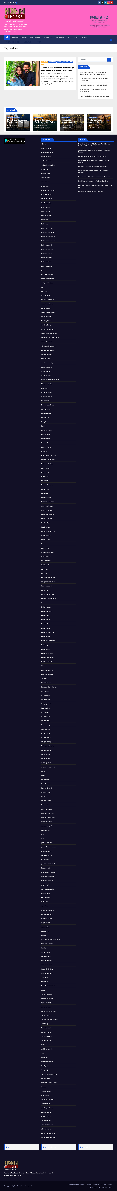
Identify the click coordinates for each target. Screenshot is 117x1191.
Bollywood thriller (46, 262)
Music (76, 37)
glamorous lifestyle (47, 506)
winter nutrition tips (47, 1125)
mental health (45, 754)
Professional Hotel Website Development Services (94, 177)
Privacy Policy (13, 1147)
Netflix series (45, 805)
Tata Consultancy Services (49, 1019)
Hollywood (34, 37)
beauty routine (45, 207)
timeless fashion (46, 1032)
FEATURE (59, 61)
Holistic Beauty (46, 560)
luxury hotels (45, 712)
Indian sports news (47, 653)
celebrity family (46, 316)
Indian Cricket (45, 615)
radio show (44, 901)
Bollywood (48, 37)
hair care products (47, 510)
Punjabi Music (45, 893)
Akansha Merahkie (59, 73)
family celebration (46, 413)
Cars (42, 287)
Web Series (45, 1095)
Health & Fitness (46, 518)
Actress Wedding (46, 148)
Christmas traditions (47, 350)
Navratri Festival (46, 800)
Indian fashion (45, 624)
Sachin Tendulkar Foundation (50, 939)
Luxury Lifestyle (46, 725)
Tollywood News (46, 1036)
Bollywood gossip (46, 253)
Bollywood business (47, 232)
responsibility (45, 922)
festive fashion (45, 468)
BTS (42, 270)
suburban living (46, 1007)
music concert (45, 779)
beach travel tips (46, 203)
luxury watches (46, 737)
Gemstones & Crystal (47, 502)
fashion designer (46, 430)
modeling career (46, 763)
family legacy (45, 422)
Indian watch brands (47, 657)
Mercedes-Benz (46, 758)
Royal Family (45, 931)
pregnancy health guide (48, 872)
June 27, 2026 (94, 125)
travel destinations (47, 1061)
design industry (46, 375)
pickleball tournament (48, 864)
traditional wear (46, 1045)
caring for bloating (47, 283)
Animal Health (45, 173)
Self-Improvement (46, 960)
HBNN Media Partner (19, 37)
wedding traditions (47, 1108)
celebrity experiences (48, 312)
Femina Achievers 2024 (48, 455)
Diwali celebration (47, 384)
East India (44, 388)
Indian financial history (48, 632)
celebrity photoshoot (47, 329)
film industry (45, 481)
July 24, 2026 (13, 125)
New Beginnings (46, 809)
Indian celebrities (46, 611)
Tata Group (44, 1024)
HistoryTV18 (45, 548)
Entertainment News (47, 405)
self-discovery (45, 952)
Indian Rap (44, 645)
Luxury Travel (45, 733)
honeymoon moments (48, 582)
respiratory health (46, 918)
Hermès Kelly (45, 539)
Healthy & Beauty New (48, 531)
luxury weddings (46, 741)
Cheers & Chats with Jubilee (50, 337)
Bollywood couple (46, 245)
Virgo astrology (46, 1091)
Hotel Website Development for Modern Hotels (94, 96)
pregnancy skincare (47, 880)
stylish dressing (46, 1002)
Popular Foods (46, 868)
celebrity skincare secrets (49, 333)
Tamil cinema (45, 1015)
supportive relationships (48, 1011)
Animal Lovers (45, 177)
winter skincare (46, 1129)
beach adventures (46, 198)
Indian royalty (45, 649)
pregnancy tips (45, 885)
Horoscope (44, 590)
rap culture (44, 906)
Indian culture (45, 619)
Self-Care (44, 948)
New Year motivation (47, 813)
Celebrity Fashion (46, 321)
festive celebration (47, 464)
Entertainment (52, 61)
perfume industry (46, 843)
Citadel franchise (46, 354)
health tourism (45, 527)
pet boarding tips (46, 855)
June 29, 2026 (40, 125)
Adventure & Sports (47, 152)
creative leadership (47, 363)
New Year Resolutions (48, 817)
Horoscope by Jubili (47, 594)
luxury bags (44, 691)
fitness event (45, 489)
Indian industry (45, 636)
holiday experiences (47, 552)
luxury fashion (45, 708)
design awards (45, 371)
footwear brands (46, 497)
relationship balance (47, 910)
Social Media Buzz (47, 969)
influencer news (46, 666)
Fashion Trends (46, 447)
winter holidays (46, 1120)
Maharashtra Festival (47, 746)
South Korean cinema (48, 986)
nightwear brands (46, 821)
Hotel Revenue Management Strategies (90, 191)
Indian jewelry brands (48, 640)
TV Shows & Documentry (49, 1074)
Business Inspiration (47, 274)
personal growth (46, 851)
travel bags (44, 1057)
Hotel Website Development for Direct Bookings (93, 181)
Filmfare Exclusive (47, 485)
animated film (45, 182)
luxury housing (45, 716)
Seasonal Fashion (47, 944)
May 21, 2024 (47, 73)
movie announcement (48, 767)
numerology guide (47, 826)
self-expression (46, 956)
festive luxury (45, 472)
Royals (43, 935)
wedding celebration (47, 1099)
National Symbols (46, 788)
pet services (45, 859)
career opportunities (47, 278)
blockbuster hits (46, 215)
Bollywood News (46, 257)
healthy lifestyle (46, 535)
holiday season (46, 556)
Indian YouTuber (46, 662)
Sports (43, 990)
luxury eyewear (46, 704)
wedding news (45, 1103)
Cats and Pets (45, 295)
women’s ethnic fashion (48, 1137)
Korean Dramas (46, 683)
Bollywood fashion (47, 249)
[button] (108, 39)
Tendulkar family (46, 1028)
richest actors (45, 927)
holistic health (45, 565)
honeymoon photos (47, 586)
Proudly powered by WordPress (12, 1186)
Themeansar (34, 1186)
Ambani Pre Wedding (13, 42)
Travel (43, 1053)
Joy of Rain (44, 678)
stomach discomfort (47, 994)
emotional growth (46, 392)
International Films (47, 674)
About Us (27, 42)
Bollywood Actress (47, 228)
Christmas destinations (48, 346)
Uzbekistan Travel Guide (14, 117)
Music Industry (45, 784)
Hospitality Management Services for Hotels (93, 85)
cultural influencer (46, 367)
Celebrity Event (46, 308)
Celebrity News (46, 325)
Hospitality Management (48, 598)
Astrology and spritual (48, 190)
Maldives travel (46, 750)
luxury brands (45, 699)
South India (60, 37)
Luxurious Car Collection (49, 687)
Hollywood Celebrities (48, 577)
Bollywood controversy (48, 241)
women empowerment (48, 1133)
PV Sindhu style (46, 897)
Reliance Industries (47, 914)
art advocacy (45, 186)
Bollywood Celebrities (48, 236)
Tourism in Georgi (46, 1040)
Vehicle (43, 1087)
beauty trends (45, 211)
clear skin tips (45, 358)
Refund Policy (87, 1147)
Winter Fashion (46, 1116)
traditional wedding (47, 1049)
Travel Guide (45, 1070)
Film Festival (45, 476)
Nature (43, 796)
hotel (42, 603)
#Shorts (43, 144)
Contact (38, 42)
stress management (47, 998)
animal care (45, 169)
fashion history (45, 438)
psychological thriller (47, 889)
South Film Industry (47, 973)
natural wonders (46, 792)
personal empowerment (48, 847)
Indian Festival (45, 628)
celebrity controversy (47, 304)
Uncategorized (38, 117)
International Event (47, 670)
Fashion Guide (46, 434)
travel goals (44, 1066)
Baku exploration (46, 194)
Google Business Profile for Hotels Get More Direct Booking (43, 122)
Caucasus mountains (47, 299)
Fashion (85, 37)
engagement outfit (46, 396)
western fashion (46, 1112)
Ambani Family (46, 161)
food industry (45, 493)
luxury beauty (45, 695)
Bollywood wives (46, 266)
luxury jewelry (45, 720)
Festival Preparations (48, 459)
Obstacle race (45, 830)
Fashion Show (45, 443)
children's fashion (46, 342)
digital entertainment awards (50, 379)
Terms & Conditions (51, 1147)
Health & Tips (45, 523)
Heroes (43, 544)
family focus (45, 417)
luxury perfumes (46, 729)
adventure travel (46, 156)
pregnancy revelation (47, 876)
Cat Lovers (44, 291)
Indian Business (46, 607)
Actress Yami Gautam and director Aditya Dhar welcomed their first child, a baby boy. (57, 70)
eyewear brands (46, 409)
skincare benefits (46, 965)
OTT (69, 37)
